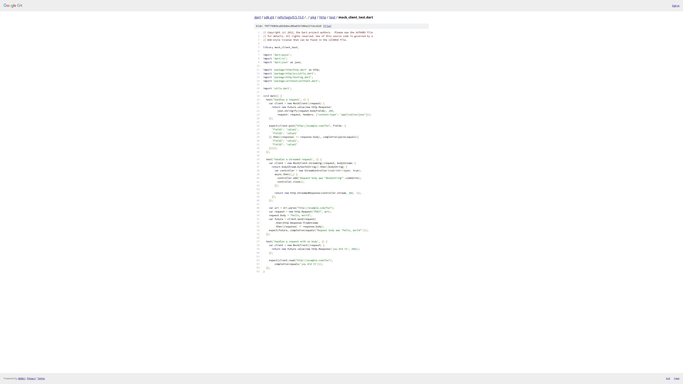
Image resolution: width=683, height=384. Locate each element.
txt (668, 378)
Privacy (31, 378)
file (327, 26)
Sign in (675, 5)
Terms (41, 378)
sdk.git (269, 17)
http (322, 17)
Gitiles (21, 378)
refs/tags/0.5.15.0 (290, 17)
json (676, 378)
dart (257, 17)
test (332, 17)
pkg (313, 17)
